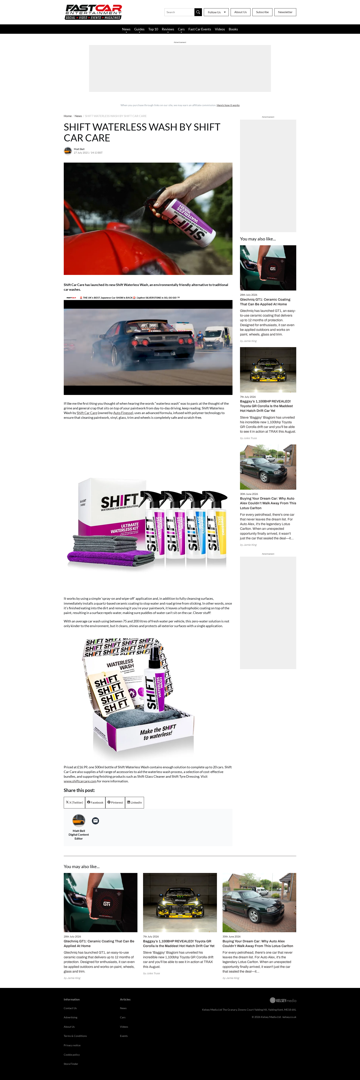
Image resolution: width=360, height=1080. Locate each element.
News (126, 29)
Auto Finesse (122, 413)
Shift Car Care (87, 413)
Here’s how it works (228, 105)
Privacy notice (72, 1045)
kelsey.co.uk (289, 1016)
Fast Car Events (199, 29)
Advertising (70, 1017)
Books (233, 29)
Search (198, 12)
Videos (220, 29)
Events (124, 1035)
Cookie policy (72, 1054)
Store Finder (71, 1063)
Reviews (168, 29)
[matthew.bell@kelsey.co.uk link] (95, 820)
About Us (240, 12)
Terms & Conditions (75, 1035)
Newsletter (285, 12)
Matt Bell (79, 149)
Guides (139, 29)
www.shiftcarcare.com (80, 781)
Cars (181, 29)
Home (68, 116)
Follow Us (214, 12)
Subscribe (262, 12)
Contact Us (70, 1008)
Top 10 (153, 29)
